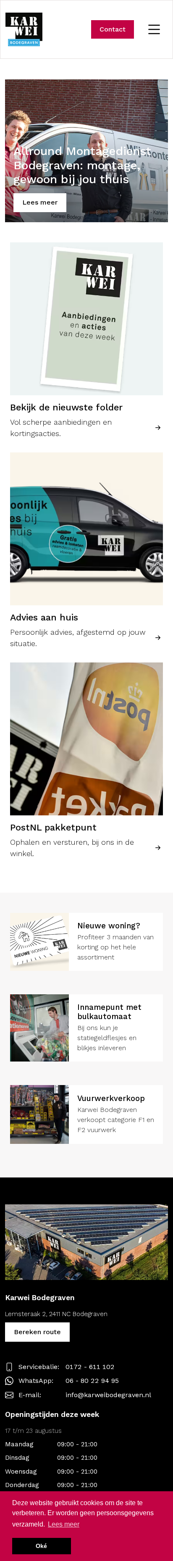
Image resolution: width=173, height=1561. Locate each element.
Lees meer (40, 202)
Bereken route (37, 1332)
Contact (113, 29)
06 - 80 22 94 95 (92, 1381)
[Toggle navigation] (154, 29)
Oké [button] (41, 1546)
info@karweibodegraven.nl (108, 1395)
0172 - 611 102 (90, 1367)
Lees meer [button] (63, 1524)
